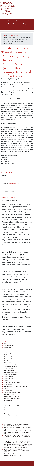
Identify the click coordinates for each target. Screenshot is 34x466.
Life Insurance (8, 384)
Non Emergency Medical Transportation (15, 386)
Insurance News (8, 376)
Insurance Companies (10, 374)
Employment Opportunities (12, 364)
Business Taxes (8, 349)
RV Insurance (8, 400)
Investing (6, 380)
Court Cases (7, 361)
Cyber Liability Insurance (11, 362)
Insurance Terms (9, 378)
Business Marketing (9, 351)
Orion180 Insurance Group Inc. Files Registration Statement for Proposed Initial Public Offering (16, 450)
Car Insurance (8, 355)
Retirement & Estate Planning (12, 398)
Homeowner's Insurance (11, 372)
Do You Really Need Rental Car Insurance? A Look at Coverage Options (17, 424)
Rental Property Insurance (11, 396)
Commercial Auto (9, 357)
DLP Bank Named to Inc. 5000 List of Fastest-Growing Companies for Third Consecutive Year (17, 432)
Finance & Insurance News (12, 382)
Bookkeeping (7, 347)
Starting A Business (9, 402)
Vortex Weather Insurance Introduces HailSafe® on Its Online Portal (15, 454)
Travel (5, 412)
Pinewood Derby (9, 390)
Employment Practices (10, 366)
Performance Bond (9, 345)
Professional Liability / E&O (12, 392)
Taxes (5, 408)
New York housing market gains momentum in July (17, 428)
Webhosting (7, 353)
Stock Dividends (8, 404)
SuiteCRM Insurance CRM (11, 406)
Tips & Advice (8, 410)
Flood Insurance (8, 368)
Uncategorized (8, 414)
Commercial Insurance (10, 359)
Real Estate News (14, 183)
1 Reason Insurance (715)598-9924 (8, 7)
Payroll (6, 388)
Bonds (5, 343)
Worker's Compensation (11, 416)
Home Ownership (9, 370)
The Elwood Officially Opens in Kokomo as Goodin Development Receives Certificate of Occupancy (17, 437)
